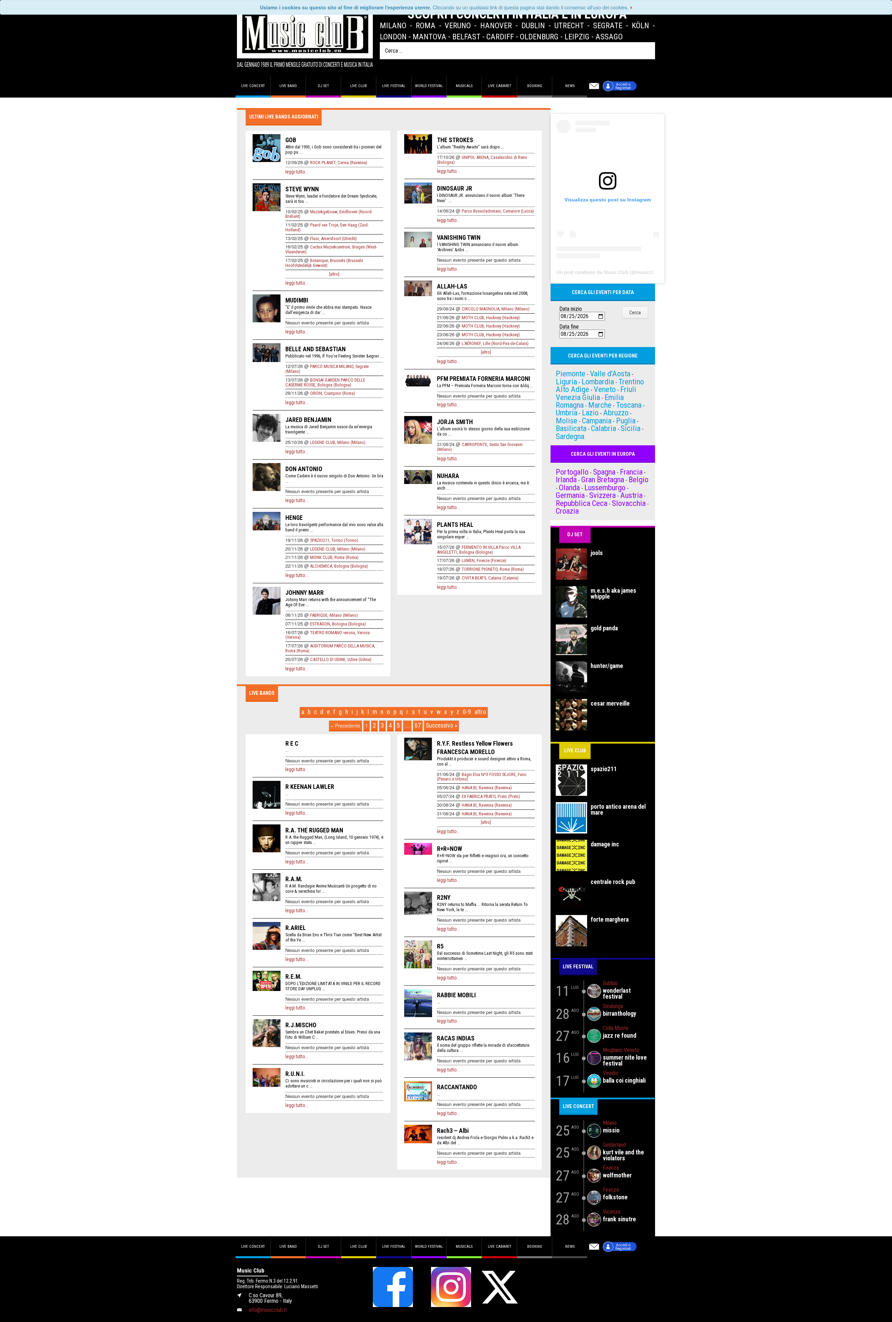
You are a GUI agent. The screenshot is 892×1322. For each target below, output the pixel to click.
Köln (640, 25)
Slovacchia (629, 503)
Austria (631, 495)
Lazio (590, 412)
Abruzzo (616, 412)
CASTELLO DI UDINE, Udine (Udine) (340, 659)
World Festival (429, 86)
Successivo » (441, 725)
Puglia (626, 420)
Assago (609, 36)
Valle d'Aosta (610, 373)
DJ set (323, 86)
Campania (597, 420)
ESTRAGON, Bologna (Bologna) (338, 624)
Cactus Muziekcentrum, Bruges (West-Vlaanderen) (331, 249)
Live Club (358, 86)
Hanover (496, 25)
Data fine (569, 327)
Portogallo (572, 471)
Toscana (628, 404)
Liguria (566, 381)
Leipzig (577, 36)
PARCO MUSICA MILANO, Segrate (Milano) (327, 369)
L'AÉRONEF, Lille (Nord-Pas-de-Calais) (495, 343)
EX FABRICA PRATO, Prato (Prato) (491, 796)
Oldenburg (539, 36)
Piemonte (570, 373)
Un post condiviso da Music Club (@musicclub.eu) (611, 272)
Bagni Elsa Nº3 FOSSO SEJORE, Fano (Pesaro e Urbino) (481, 777)
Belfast (466, 36)
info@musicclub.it (268, 1310)
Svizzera (602, 495)
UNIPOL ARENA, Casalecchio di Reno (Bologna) (482, 160)
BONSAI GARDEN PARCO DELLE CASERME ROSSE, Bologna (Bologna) (325, 382)
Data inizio (570, 309)
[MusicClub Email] (594, 86)
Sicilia (630, 428)
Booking (534, 86)
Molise (566, 420)
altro (480, 711)
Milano (393, 25)
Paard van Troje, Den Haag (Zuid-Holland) (327, 227)
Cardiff (500, 36)
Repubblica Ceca (581, 503)
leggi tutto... (296, 172)
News (570, 86)
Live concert (253, 86)
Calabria (603, 428)
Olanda (569, 487)
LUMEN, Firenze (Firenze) (484, 560)
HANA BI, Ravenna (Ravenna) (487, 787)
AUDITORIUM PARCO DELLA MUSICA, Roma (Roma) (330, 648)
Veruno (458, 25)
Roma (426, 25)
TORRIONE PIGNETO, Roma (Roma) (493, 569)
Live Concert (578, 1106)
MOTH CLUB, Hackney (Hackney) (491, 317)
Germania (570, 495)
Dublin (533, 25)
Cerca (635, 312)
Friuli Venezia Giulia (596, 393)
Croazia (567, 510)
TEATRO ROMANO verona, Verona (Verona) (327, 635)
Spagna (604, 471)
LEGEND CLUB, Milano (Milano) (338, 442)
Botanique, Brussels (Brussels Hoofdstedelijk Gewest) (324, 263)
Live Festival (393, 86)
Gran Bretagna (602, 479)
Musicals (464, 86)
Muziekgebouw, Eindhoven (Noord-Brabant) (328, 214)
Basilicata (571, 428)
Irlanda (566, 479)
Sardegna (570, 436)
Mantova (429, 36)
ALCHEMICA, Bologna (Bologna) (339, 566)
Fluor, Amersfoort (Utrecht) (333, 238)
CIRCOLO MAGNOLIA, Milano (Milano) (496, 309)
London (393, 36)
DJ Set (575, 535)
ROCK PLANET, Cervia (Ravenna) (338, 162)
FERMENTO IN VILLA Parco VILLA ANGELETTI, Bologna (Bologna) (479, 550)
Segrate (607, 25)
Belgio (638, 479)
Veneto (605, 389)
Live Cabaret (499, 86)
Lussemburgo (604, 487)
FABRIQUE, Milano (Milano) (334, 615)
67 (418, 725)
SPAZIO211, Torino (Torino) (334, 540)
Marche (600, 404)
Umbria (566, 412)
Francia (631, 471)
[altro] (334, 274)
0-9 (467, 711)
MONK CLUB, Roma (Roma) (334, 557)
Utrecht (569, 25)
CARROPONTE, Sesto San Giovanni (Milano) (480, 447)
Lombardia (598, 381)
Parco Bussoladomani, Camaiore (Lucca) (498, 211)
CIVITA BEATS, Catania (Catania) (490, 578)
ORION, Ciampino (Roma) (332, 393)
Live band (288, 86)
